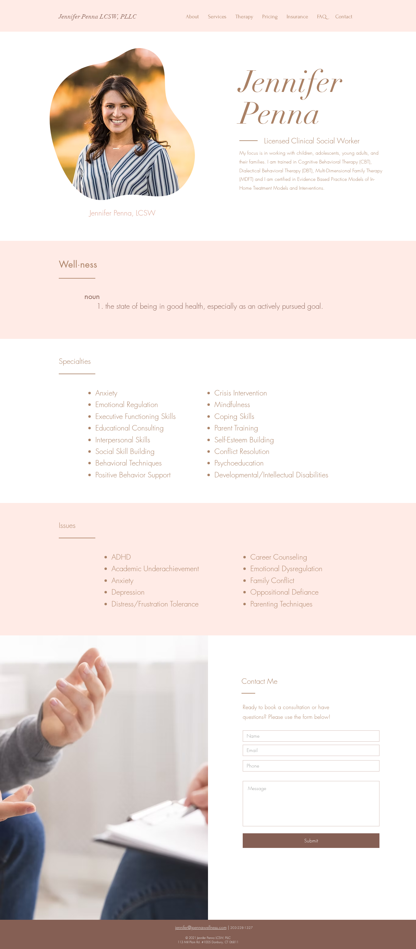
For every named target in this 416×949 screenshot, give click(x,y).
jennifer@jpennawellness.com (201, 927)
